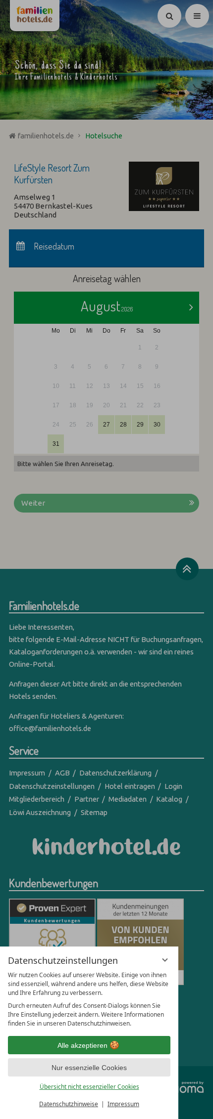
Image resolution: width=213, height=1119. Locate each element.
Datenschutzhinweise (68, 1104)
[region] (89, 999)
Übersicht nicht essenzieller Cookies (89, 1086)
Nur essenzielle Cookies (89, 1068)
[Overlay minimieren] (165, 960)
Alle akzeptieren (82, 1045)
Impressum (123, 1104)
